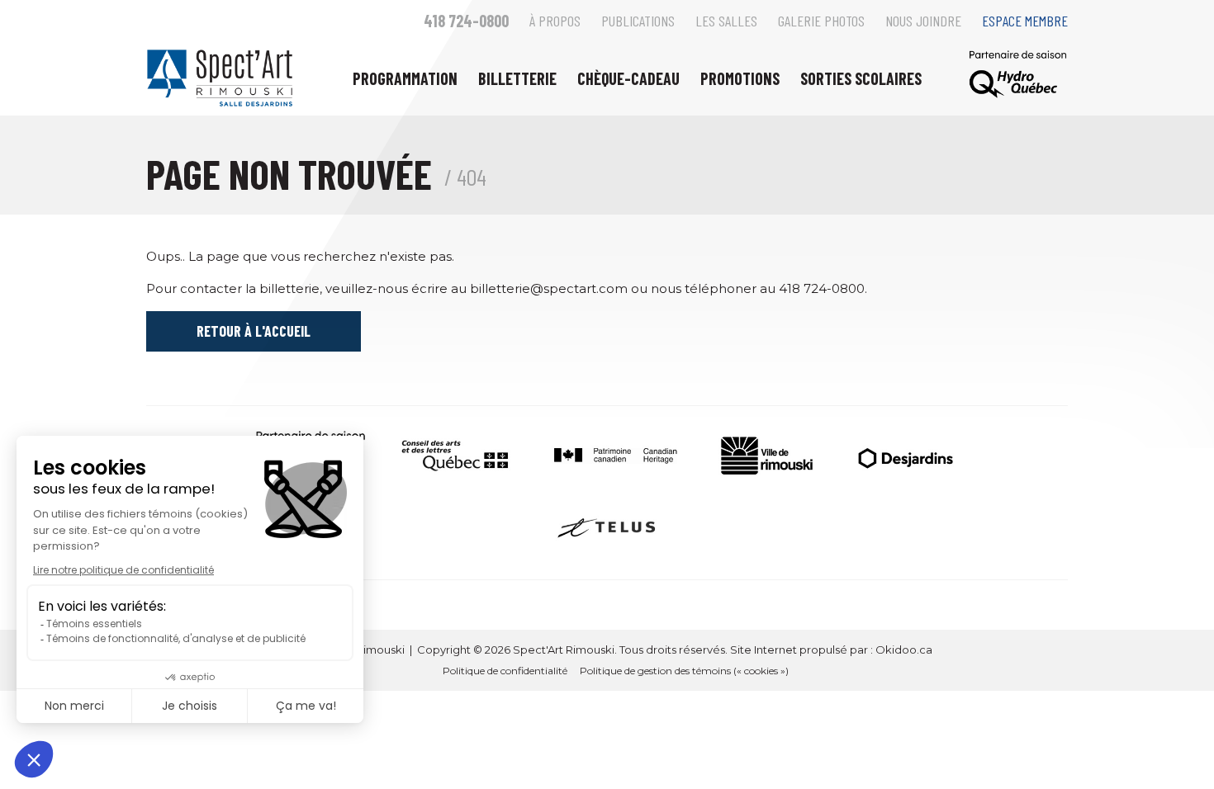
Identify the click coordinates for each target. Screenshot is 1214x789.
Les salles (726, 21)
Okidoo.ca (903, 649)
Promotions (740, 78)
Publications (638, 21)
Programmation (405, 78)
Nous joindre (923, 21)
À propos (555, 21)
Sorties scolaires (861, 78)
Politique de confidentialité (505, 670)
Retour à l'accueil (254, 331)
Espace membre (1025, 21)
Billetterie (517, 78)
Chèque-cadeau (628, 78)
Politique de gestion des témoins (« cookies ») (684, 670)
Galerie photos (821, 21)
